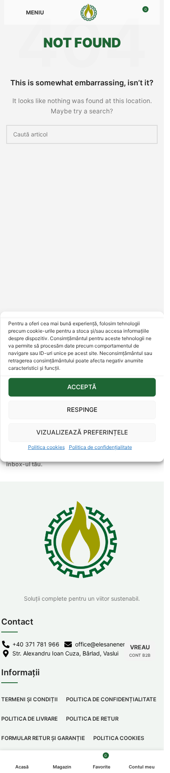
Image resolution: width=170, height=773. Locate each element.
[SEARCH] (148, 134)
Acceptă (82, 387)
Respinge (82, 410)
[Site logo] (89, 11)
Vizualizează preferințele (82, 432)
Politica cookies (46, 447)
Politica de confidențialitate (100, 447)
